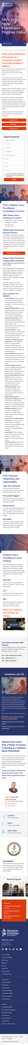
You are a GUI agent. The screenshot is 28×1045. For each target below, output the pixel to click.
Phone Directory (6, 1015)
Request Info (13, 120)
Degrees (11, 50)
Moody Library (5, 985)
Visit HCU (4, 965)
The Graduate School (7, 974)
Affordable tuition (9, 224)
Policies (21, 1036)
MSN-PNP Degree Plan (13, 253)
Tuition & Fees (13, 128)
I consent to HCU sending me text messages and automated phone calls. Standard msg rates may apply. (15, 175)
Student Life (5, 968)
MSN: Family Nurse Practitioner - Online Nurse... (12, 917)
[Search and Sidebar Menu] (24, 4)
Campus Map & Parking (7, 993)
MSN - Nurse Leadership (9, 660)
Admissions (4, 963)
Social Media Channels (7, 1007)
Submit (14, 179)
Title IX (16, 1036)
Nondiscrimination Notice (7, 1036)
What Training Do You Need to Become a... (12, 912)
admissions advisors (13, 726)
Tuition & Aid (5, 960)
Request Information (7, 1012)
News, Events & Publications (9, 1010)
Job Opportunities (6, 999)
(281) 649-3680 (11, 805)
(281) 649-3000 (8, 940)
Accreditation (9, 1038)
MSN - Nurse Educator (8, 658)
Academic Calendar (6, 982)
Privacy (3, 1038)
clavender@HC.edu (11, 803)
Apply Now (13, 124)
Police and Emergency (7, 996)
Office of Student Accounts (8, 1023)
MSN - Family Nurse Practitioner (11, 655)
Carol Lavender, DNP (11, 797)
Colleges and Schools (7, 990)
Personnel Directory (6, 1018)
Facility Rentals (5, 1021)
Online (5, 50)
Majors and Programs (7, 957)
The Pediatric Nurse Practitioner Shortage (12, 907)
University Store (5, 987)
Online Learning (5, 971)
